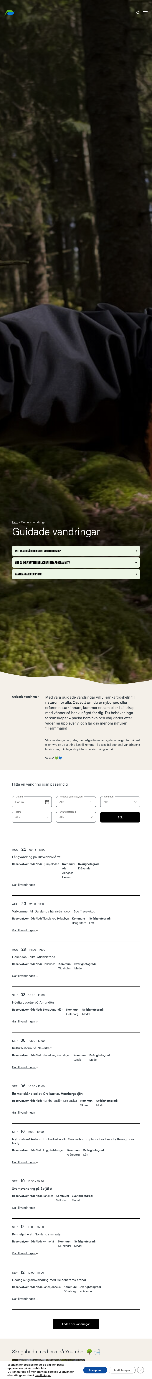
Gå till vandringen (24, 884)
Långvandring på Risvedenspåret (36, 856)
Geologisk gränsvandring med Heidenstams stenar (49, 1279)
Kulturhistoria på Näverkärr (32, 1047)
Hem (15, 522)
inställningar (43, 1375)
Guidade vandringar (25, 696)
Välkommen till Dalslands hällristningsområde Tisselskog (53, 911)
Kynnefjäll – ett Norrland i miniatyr (37, 1234)
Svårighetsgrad (68, 811)
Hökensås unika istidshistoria (33, 956)
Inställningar (122, 1370)
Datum (19, 796)
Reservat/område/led (71, 796)
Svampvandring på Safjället (32, 1188)
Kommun (108, 796)
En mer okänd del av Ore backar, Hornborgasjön (47, 1093)
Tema (19, 811)
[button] (138, 12)
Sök (120, 817)
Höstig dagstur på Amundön (33, 1002)
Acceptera (95, 1370)
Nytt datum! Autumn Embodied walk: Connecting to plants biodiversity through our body (73, 1141)
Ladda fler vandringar (76, 1324)
